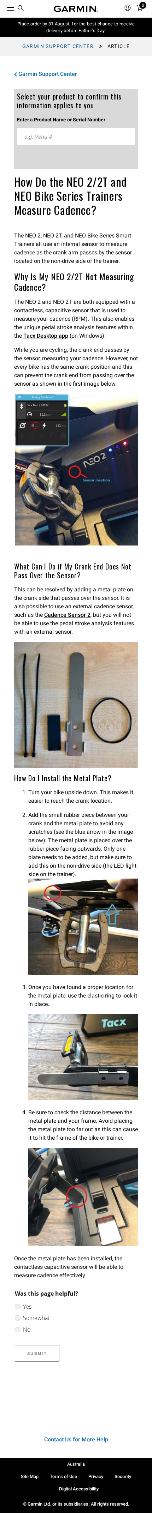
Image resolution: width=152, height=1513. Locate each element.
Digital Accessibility (79, 1488)
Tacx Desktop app (45, 335)
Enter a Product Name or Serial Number (61, 119)
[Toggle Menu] (4, 7)
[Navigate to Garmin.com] (76, 9)
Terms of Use (63, 1476)
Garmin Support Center (58, 46)
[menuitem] (21, 9)
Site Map (30, 1476)
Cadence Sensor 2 (67, 614)
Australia (76, 1464)
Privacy (95, 1476)
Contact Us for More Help (76, 1439)
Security (123, 1476)
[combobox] (76, 136)
